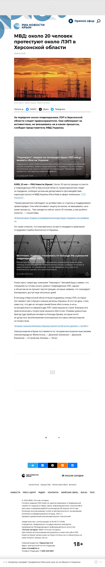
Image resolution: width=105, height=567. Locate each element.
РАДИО (41, 492)
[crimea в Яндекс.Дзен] (52, 465)
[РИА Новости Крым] (29, 26)
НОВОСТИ (15, 492)
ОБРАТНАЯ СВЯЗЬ (69, 492)
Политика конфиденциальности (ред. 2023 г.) (42, 513)
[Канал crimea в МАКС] (72, 465)
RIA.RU (84, 492)
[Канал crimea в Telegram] (32, 465)
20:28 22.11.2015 (20, 53)
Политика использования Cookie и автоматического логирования (52, 511)
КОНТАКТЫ (53, 492)
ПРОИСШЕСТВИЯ (60, 484)
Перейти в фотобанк (43, 103)
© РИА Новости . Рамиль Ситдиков (25, 103)
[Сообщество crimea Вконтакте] (42, 465)
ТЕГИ (92, 492)
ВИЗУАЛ (72, 484)
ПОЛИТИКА (34, 484)
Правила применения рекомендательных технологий (46, 516)
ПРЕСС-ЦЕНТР (29, 492)
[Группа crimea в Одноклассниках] (62, 465)
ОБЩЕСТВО (45, 484)
